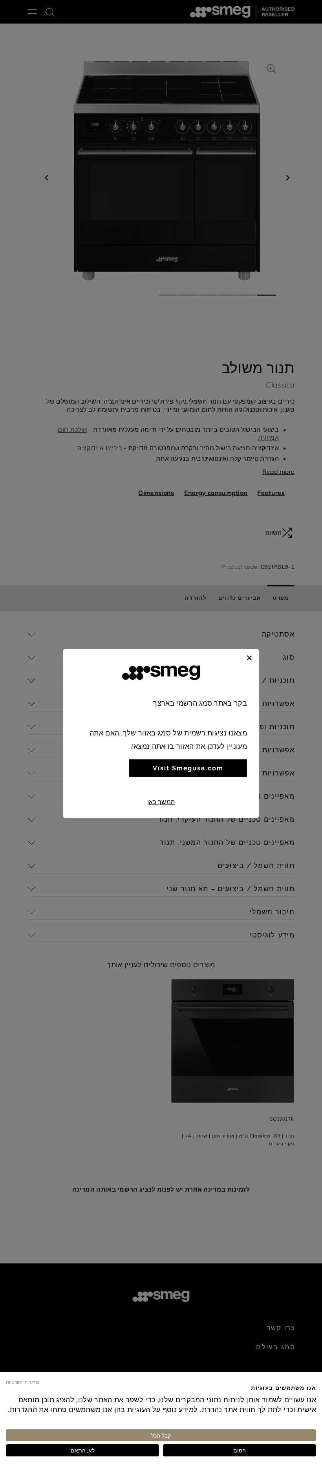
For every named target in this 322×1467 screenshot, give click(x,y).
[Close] (249, 657)
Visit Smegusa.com (188, 768)
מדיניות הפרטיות (22, 1381)
